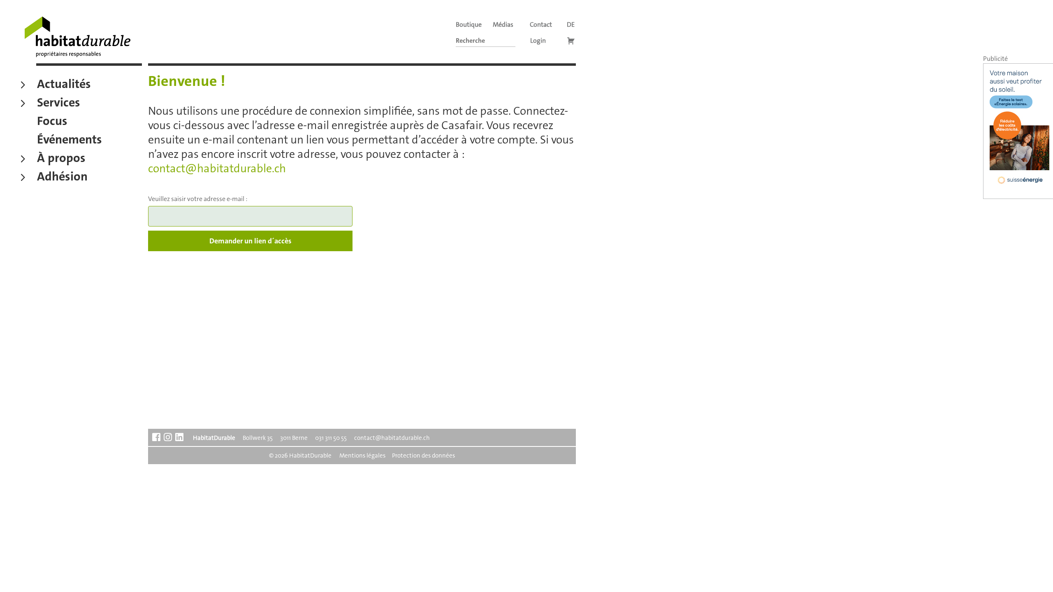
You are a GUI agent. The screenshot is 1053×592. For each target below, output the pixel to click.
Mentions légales (362, 455)
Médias (503, 24)
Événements (69, 141)
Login (538, 40)
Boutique (469, 24)
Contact (541, 24)
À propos (61, 159)
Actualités (64, 85)
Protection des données (423, 455)
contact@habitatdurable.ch (217, 168)
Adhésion (62, 178)
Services (58, 104)
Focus (52, 122)
